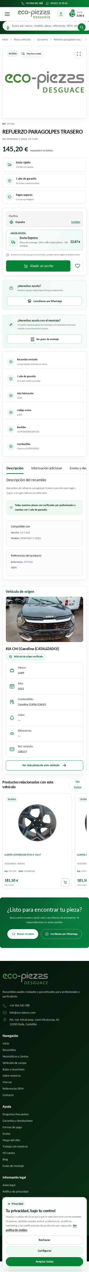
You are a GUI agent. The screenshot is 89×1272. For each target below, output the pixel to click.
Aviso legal (9, 1185)
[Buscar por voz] (8, 28)
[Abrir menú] (7, 14)
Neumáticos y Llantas (15, 1056)
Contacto (8, 1095)
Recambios (9, 1050)
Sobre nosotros (12, 1075)
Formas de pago (12, 1127)
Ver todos (77, 784)
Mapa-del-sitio (11, 1140)
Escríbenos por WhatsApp (64, 933)
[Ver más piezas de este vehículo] (44, 619)
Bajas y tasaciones (13, 1069)
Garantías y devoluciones (18, 1121)
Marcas (7, 1082)
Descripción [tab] (15, 468)
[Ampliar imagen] (79, 53)
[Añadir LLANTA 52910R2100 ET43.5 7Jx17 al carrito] (65, 882)
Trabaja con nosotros (15, 1146)
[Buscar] (82, 27)
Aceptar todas (45, 1261)
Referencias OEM (13, 1088)
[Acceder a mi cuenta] (60, 14)
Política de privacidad (15, 1191)
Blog (5, 1159)
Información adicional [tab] (46, 468)
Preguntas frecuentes (16, 1114)
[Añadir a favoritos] (77, 266)
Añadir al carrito (41, 266)
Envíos (6, 1134)
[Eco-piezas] (34, 14)
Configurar (44, 1251)
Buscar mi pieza (25, 933)
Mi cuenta (9, 1153)
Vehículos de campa (14, 1063)
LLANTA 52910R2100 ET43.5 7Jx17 (23, 854)
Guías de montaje (13, 1166)
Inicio (6, 1043)
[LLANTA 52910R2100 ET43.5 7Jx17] (37, 823)
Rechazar (44, 1240)
